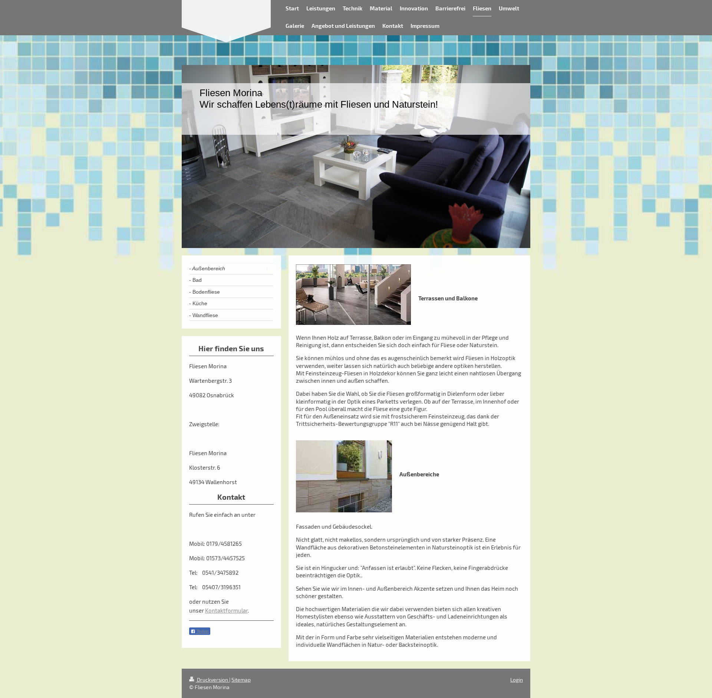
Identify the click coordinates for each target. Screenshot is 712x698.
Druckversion (212, 679)
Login (516, 679)
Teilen (202, 631)
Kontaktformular (226, 610)
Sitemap (241, 679)
